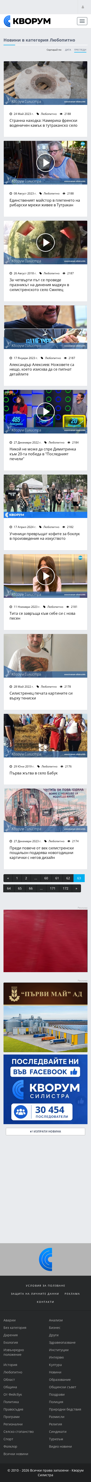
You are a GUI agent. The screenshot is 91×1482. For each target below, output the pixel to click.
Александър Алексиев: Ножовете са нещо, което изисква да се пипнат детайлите (42, 369)
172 (65, 888)
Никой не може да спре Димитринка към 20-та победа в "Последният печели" (43, 454)
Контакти (45, 1302)
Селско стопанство (19, 1431)
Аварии (10, 1320)
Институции (59, 1350)
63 (79, 878)
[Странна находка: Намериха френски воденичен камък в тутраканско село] (45, 83)
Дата (68, 49)
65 (20, 888)
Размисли (56, 1416)
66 (31, 888)
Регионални (13, 1424)
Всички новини (16, 1454)
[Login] (83, 7)
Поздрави (57, 1394)
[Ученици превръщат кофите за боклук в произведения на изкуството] (45, 496)
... (35, 878)
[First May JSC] (46, 1017)
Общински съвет (62, 1387)
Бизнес (54, 1327)
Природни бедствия (65, 1409)
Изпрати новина (47, 1131)
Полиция (56, 1402)
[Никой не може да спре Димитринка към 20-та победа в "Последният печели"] (45, 412)
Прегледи (80, 49)
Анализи (56, 1320)
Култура (55, 1364)
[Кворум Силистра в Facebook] (46, 1089)
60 (46, 878)
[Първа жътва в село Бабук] (45, 735)
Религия (55, 1424)
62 (68, 878)
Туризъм (56, 1439)
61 (57, 878)
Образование (60, 1379)
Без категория (15, 1327)
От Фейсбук (13, 1394)
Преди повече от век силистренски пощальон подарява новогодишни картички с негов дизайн (42, 852)
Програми (12, 1416)
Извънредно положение (14, 1352)
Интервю (56, 1357)
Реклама (72, 1293)
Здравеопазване (62, 1342)
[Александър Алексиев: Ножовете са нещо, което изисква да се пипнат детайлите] (45, 327)
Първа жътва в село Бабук (34, 772)
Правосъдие (13, 1409)
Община (10, 1387)
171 (53, 888)
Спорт (8, 1439)
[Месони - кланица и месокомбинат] (46, 971)
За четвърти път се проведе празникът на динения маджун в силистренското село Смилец (39, 284)
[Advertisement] (45, 1191)
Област (9, 1379)
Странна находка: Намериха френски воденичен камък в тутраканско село (43, 123)
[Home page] (27, 21)
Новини (55, 1372)
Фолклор (10, 1446)
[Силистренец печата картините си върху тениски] (45, 656)
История (10, 1364)
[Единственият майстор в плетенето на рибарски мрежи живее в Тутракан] (45, 162)
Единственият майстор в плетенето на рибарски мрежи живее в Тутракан (45, 202)
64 (9, 888)
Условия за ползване (45, 1285)
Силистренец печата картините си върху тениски (41, 695)
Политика (11, 1402)
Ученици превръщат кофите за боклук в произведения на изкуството (45, 536)
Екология (11, 1342)
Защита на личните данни (35, 1293)
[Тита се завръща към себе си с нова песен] (45, 576)
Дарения (11, 1335)
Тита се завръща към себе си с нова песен (42, 616)
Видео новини (60, 1446)
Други (54, 1335)
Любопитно (48, 114)
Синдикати (57, 1431)
